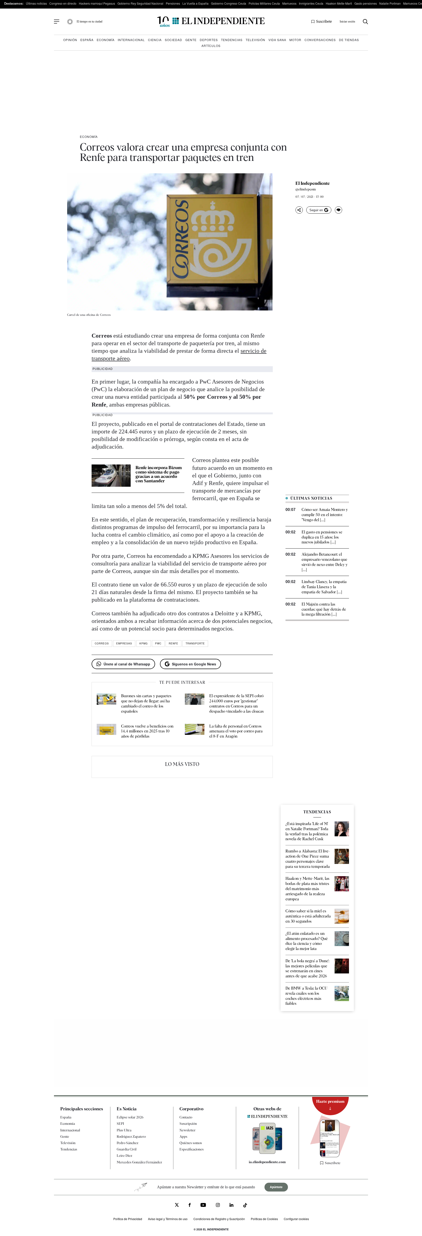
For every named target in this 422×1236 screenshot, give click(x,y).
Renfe (173, 643)
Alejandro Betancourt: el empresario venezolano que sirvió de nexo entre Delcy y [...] (325, 562)
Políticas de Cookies (264, 1219)
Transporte (195, 643)
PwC (158, 643)
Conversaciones (320, 40)
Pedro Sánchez (127, 1143)
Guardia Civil (127, 1149)
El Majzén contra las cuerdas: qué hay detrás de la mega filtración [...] (324, 609)
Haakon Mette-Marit (339, 3)
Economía (106, 40)
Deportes (209, 40)
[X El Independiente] (177, 1205)
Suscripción (188, 1124)
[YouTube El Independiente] (203, 1205)
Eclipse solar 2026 (130, 1117)
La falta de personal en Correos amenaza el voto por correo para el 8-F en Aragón (236, 731)
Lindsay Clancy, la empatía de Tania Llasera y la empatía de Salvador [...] (324, 586)
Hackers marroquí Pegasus (97, 3)
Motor (295, 40)
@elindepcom (305, 189)
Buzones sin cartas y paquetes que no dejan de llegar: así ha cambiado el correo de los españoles (146, 703)
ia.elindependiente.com (267, 1162)
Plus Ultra (124, 1130)
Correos (102, 643)
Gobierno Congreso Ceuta (228, 3)
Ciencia (155, 40)
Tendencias (232, 40)
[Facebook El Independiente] (190, 1205)
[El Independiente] (211, 21)
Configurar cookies (296, 1219)
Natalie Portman (390, 3)
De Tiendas (349, 40)
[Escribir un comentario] (338, 210)
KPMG (143, 643)
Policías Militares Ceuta (264, 3)
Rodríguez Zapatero (131, 1136)
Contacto (185, 1117)
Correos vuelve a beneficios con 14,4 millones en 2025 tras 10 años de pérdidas (147, 731)
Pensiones (173, 3)
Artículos (211, 46)
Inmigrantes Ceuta (311, 3)
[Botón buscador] (365, 21)
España (87, 40)
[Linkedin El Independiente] (231, 1205)
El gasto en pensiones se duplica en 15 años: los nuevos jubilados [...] (322, 537)
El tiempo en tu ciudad (89, 21)
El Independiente (312, 183)
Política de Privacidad (127, 1219)
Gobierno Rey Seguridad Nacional (140, 3)
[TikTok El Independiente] (245, 1206)
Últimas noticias (36, 3)
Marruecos (289, 3)
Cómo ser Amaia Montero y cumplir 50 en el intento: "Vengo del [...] (325, 514)
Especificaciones (191, 1149)
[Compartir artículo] (299, 210)
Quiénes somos (190, 1143)
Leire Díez (124, 1156)
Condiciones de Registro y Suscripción (219, 1219)
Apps (183, 1136)
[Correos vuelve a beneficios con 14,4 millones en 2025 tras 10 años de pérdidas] (106, 731)
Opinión (70, 40)
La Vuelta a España (195, 3)
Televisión (255, 40)
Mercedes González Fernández (139, 1162)
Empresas (124, 643)
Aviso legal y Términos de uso (168, 1219)
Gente (191, 40)
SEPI (120, 1124)
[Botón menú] (56, 22)
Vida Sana (277, 40)
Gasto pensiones (365, 3)
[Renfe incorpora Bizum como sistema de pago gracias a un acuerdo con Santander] (111, 475)
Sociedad (173, 40)
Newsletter (187, 1130)
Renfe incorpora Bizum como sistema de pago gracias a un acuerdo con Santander (159, 474)
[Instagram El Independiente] (218, 1205)
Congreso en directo (62, 3)
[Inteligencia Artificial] (267, 1153)
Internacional (131, 40)
